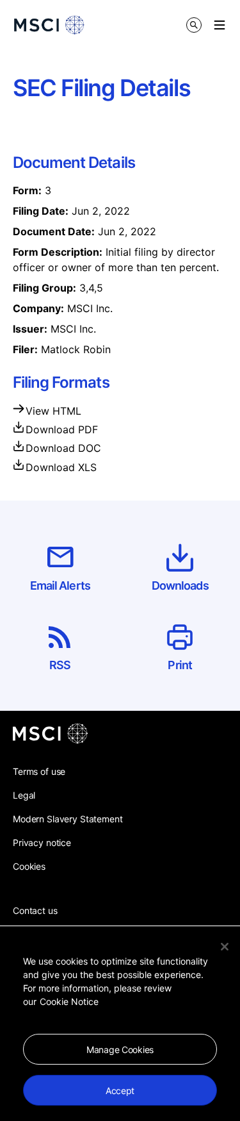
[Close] (225, 947)
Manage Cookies (120, 1049)
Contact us (35, 910)
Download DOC (63, 448)
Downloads (180, 585)
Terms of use (39, 771)
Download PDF (62, 429)
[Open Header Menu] (219, 25)
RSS (59, 665)
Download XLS (61, 467)
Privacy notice (42, 842)
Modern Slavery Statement (68, 818)
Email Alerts (60, 585)
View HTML (53, 410)
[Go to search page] (194, 25)
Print (180, 665)
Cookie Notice (69, 1001)
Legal (24, 795)
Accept (120, 1090)
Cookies (29, 866)
